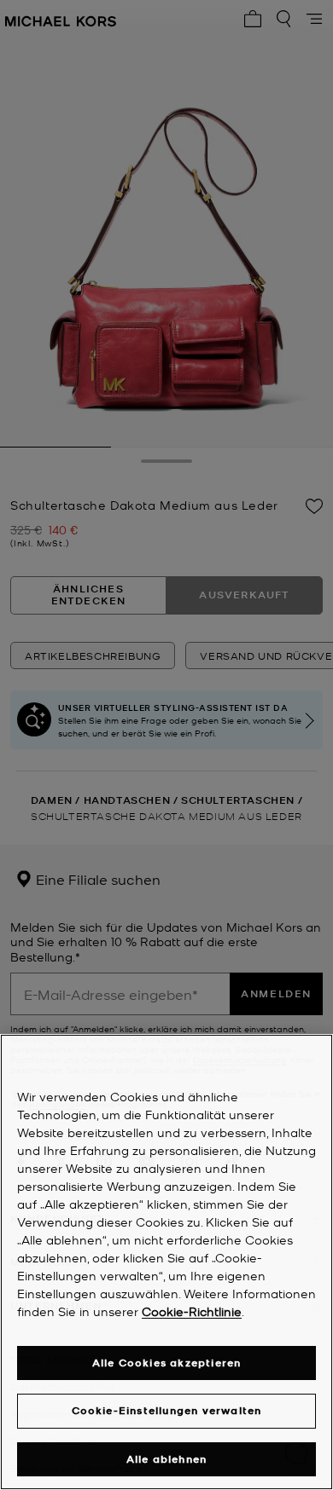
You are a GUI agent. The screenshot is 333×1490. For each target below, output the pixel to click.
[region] (166, 1262)
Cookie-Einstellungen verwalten (167, 1410)
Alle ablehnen (166, 1459)
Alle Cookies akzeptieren (167, 1362)
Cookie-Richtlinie (192, 1311)
